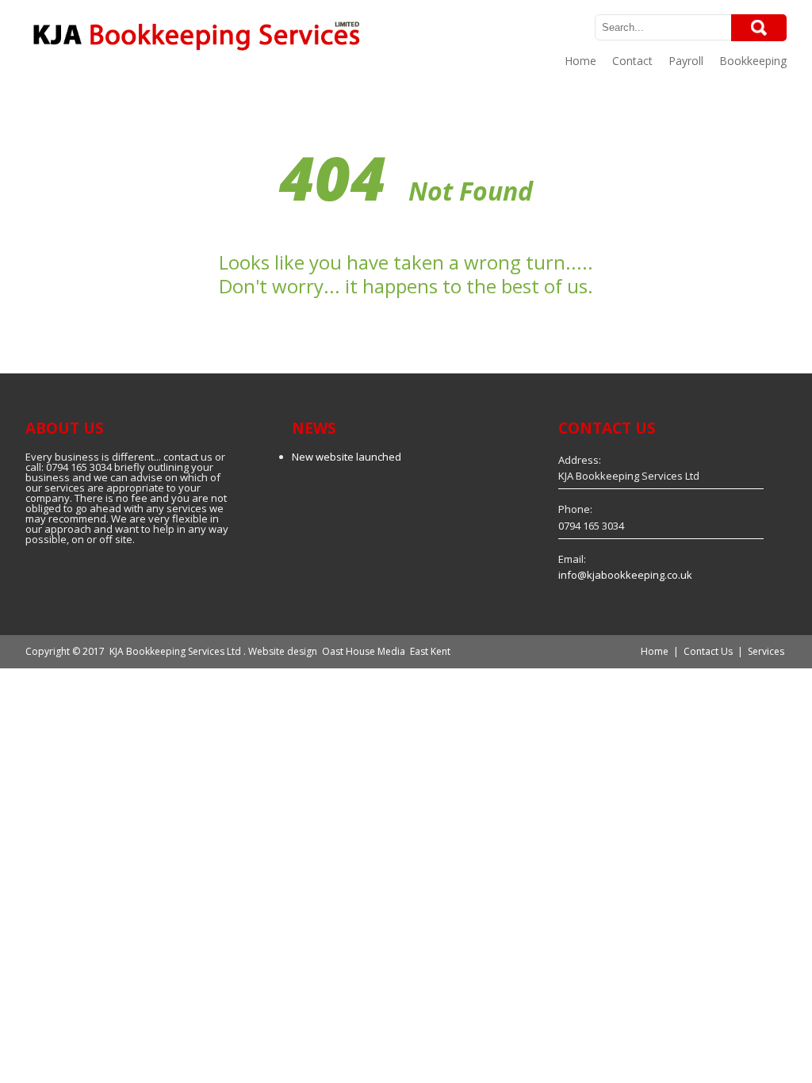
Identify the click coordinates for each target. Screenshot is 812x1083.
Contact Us (708, 651)
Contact (632, 60)
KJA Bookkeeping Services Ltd (175, 651)
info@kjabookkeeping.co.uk (625, 575)
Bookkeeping (753, 60)
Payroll (685, 60)
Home (580, 60)
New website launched (346, 457)
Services (766, 651)
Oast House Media (363, 651)
